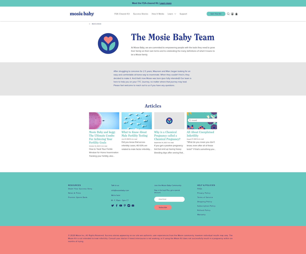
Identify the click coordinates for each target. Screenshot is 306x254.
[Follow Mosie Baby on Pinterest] (124, 206)
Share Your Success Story (80, 189)
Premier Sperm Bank (77, 197)
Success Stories (140, 14)
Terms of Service (205, 197)
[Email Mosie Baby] (132, 206)
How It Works (158, 14)
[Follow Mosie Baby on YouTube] (120, 206)
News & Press (74, 193)
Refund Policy (203, 210)
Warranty (201, 214)
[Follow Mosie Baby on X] (112, 206)
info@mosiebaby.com (120, 190)
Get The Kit (216, 14)
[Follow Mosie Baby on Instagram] (128, 206)
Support (183, 14)
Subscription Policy (206, 206)
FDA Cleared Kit (122, 14)
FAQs (199, 189)
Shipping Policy (204, 201)
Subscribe (163, 207)
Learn (170, 14)
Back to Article (96, 24)
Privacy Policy (203, 193)
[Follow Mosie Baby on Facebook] (116, 206)
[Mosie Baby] (82, 14)
